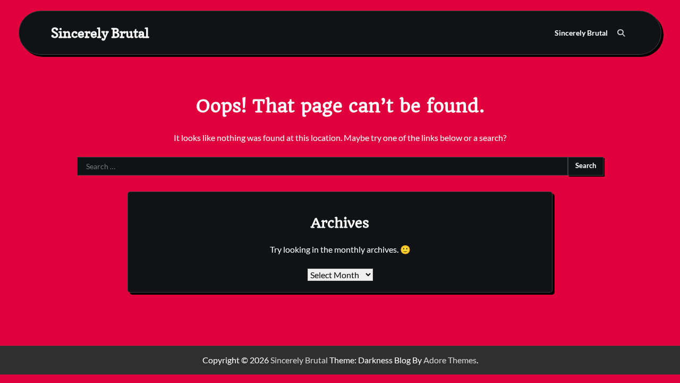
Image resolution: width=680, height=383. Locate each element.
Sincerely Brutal (100, 32)
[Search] (621, 33)
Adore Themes (450, 360)
